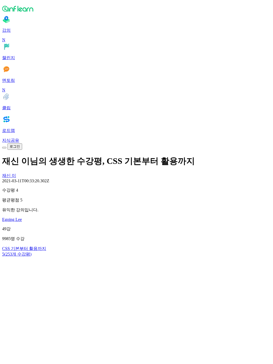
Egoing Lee (12, 219)
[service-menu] (4, 147)
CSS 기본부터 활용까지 (24, 248)
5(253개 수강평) (16, 254)
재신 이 (9, 175)
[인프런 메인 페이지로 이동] (136, 8)
